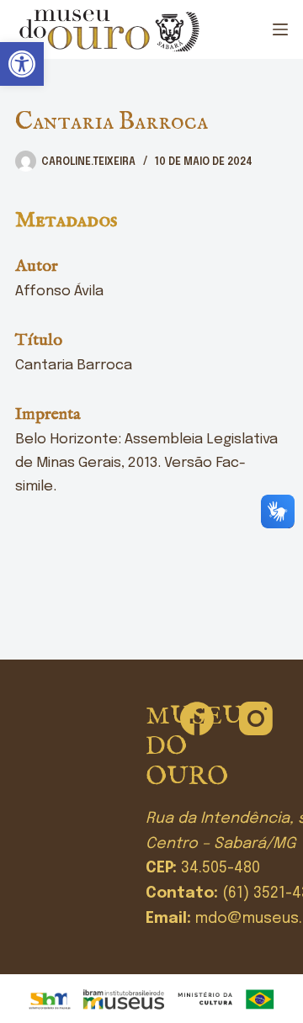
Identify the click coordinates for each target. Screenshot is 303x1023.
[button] (22, 64)
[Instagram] (256, 718)
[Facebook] (197, 718)
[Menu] (280, 29)
